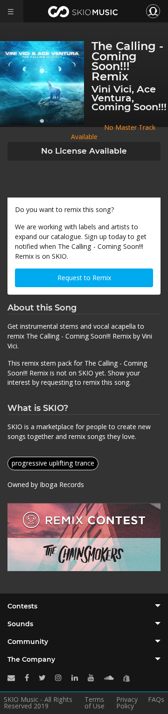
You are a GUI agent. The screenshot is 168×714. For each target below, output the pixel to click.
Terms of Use (94, 702)
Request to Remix (84, 277)
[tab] (84, 606)
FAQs (156, 700)
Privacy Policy (127, 702)
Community (27, 641)
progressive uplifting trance (53, 463)
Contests (22, 606)
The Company (31, 659)
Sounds (20, 624)
